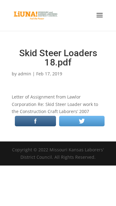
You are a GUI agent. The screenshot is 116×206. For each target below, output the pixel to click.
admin (24, 74)
